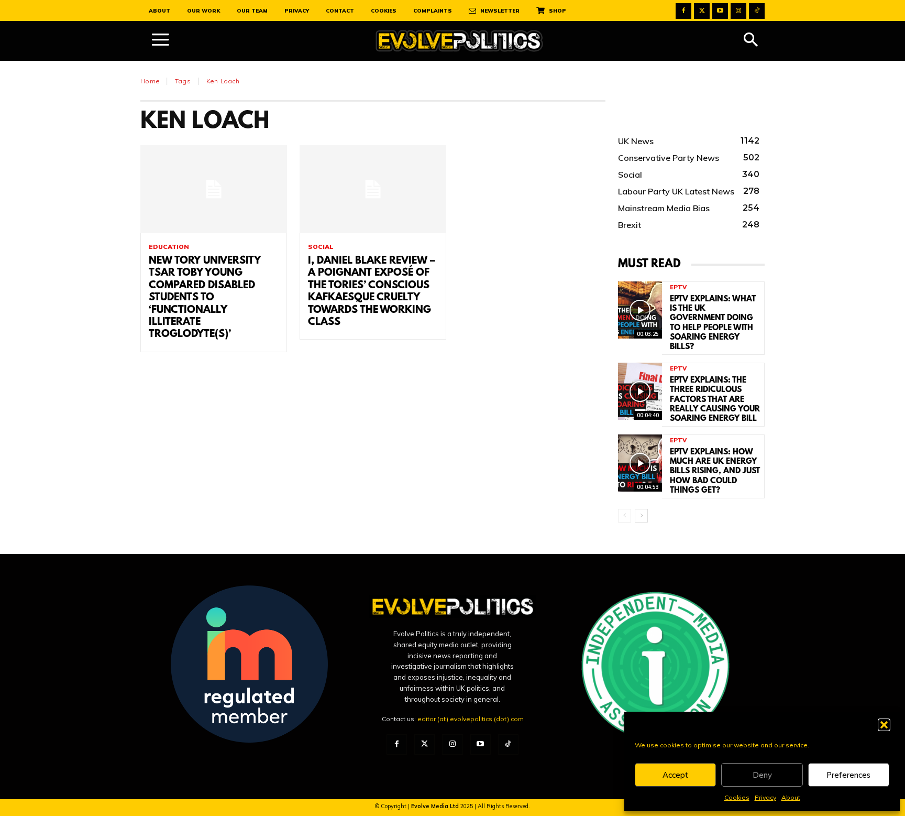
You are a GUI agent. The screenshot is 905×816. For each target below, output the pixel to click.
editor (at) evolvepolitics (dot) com (470, 719)
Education (169, 247)
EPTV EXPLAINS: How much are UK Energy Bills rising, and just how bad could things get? (715, 471)
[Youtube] (720, 11)
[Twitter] (702, 11)
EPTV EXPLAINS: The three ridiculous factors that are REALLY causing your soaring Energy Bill (715, 399)
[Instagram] (738, 11)
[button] (884, 725)
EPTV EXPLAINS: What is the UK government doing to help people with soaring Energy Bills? (713, 323)
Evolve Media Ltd (435, 806)
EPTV (678, 287)
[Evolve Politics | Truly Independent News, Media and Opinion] (459, 41)
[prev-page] (624, 516)
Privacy (765, 797)
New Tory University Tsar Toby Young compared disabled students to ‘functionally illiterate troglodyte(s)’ (205, 297)
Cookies (736, 797)
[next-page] (641, 516)
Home (150, 81)
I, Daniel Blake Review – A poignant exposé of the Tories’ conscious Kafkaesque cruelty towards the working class (371, 291)
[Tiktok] (757, 11)
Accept (675, 775)
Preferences (848, 775)
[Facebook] (683, 11)
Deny (762, 775)
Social (321, 247)
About (790, 797)
